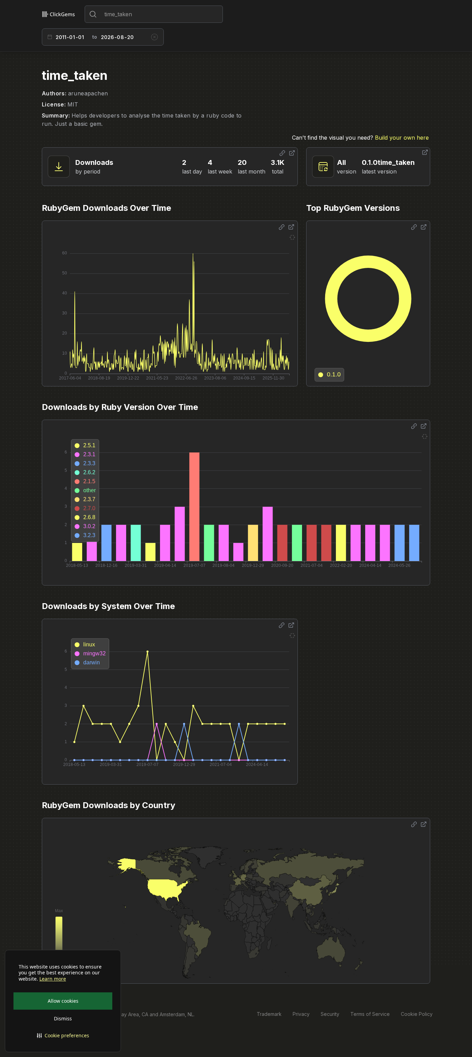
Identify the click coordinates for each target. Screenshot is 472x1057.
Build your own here (402, 137)
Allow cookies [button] (63, 1001)
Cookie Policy (417, 1014)
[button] (62, 1036)
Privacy (301, 1014)
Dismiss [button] (63, 1018)
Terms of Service (370, 1014)
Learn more (52, 979)
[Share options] (282, 153)
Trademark (269, 1014)
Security (330, 1014)
